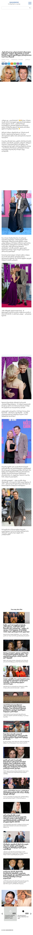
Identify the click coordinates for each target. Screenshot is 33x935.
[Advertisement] (16, 30)
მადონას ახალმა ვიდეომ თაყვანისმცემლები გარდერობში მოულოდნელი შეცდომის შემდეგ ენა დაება (15, 736)
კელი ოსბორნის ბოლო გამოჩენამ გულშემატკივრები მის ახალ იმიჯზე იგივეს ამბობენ (16, 792)
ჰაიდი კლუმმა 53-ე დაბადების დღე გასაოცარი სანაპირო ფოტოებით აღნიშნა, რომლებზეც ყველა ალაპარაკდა (16, 681)
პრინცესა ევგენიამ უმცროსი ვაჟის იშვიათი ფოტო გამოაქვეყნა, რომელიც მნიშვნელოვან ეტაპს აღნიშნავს (15, 846)
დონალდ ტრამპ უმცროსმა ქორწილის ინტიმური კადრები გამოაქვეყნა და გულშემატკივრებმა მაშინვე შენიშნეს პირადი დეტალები (16, 875)
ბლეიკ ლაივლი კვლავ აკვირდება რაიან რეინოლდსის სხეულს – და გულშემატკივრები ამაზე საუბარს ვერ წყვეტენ (16, 655)
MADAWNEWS (14, 2)
